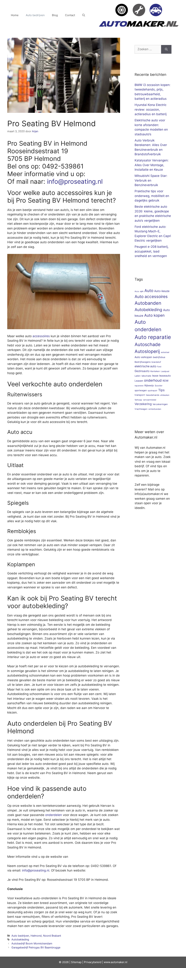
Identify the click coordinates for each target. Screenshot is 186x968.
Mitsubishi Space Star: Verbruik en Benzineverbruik (151, 180)
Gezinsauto (142, 371)
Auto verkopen (143, 357)
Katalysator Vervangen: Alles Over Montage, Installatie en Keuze (152, 165)
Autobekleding (20, 939)
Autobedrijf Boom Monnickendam (31, 943)
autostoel (165, 352)
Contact (70, 15)
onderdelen (53, 815)
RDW (166, 380)
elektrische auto (145, 366)
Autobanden (148, 303)
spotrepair (152, 390)
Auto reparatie (153, 337)
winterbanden (154, 409)
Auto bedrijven (35, 15)
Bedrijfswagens (143, 362)
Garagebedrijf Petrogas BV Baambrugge (35, 947)
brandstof (156, 362)
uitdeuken (164, 395)
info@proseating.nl (75, 181)
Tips (161, 390)
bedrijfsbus (159, 357)
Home (15, 15)
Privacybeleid (92, 962)
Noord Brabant (52, 935)
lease (155, 375)
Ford (159, 366)
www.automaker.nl (115, 962)
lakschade (146, 376)
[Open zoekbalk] (84, 15)
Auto (148, 290)
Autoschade (148, 344)
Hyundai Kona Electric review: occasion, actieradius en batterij (151, 109)
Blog (55, 15)
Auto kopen (154, 315)
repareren (139, 386)
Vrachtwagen (141, 409)
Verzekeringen (160, 404)
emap (78, 962)
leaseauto (165, 375)
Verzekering (143, 404)
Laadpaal (165, 371)
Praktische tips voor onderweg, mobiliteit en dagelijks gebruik (152, 195)
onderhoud (153, 380)
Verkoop (138, 400)
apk (141, 291)
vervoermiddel (149, 400)
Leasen (139, 380)
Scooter (158, 385)
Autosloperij (147, 351)
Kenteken (155, 371)
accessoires (41, 336)
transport (140, 395)
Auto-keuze (161, 291)
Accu (137, 291)
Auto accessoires (151, 296)
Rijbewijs (149, 385)
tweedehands (152, 395)
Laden (138, 376)
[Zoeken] (166, 49)
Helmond (36, 935)
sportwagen (141, 390)
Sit (72, 962)
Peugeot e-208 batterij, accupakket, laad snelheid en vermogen (152, 251)
